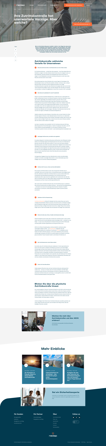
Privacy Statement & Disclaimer (74, 442)
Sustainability (56, 427)
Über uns (55, 419)
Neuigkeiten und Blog (19, 421)
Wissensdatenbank (42, 5)
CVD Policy (83, 442)
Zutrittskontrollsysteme (39, 201)
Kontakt (88, 5)
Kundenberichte (53, 5)
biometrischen (52, 228)
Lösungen (32, 5)
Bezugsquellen (49, 1)
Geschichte (55, 421)
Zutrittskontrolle (57, 417)
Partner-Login (73, 1)
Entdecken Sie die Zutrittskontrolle (74, 5)
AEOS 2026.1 (79, 1)
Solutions (16, 419)
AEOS (58, 230)
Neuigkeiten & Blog (65, 1)
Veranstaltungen (57, 1)
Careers (55, 425)
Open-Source (89, 442)
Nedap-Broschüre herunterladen (81, 24)
